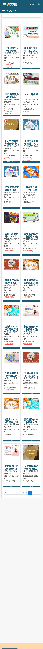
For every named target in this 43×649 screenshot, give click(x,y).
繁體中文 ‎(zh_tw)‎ (8, 11)
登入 (38, 4)
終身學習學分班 (9, 250)
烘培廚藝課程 (8, 114)
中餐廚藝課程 (8, 67)
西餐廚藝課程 (27, 160)
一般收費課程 (8, 65)
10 (41, 492)
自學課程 (26, 111)
